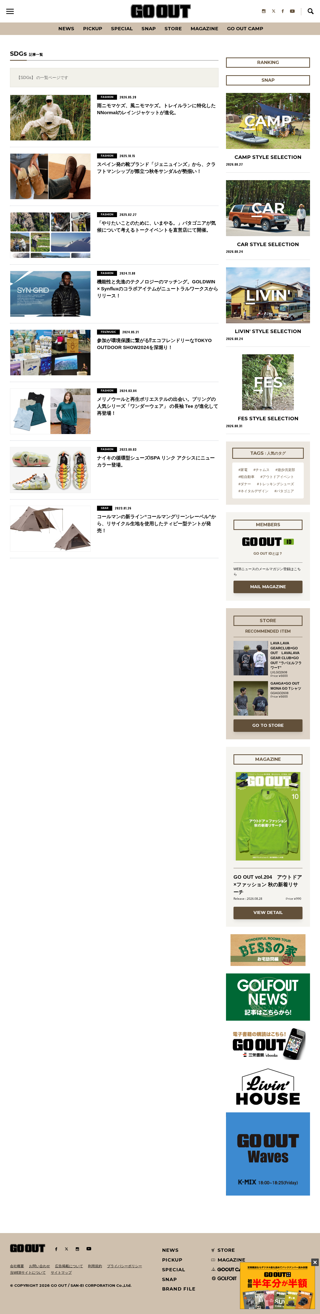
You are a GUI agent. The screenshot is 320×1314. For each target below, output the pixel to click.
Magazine (204, 28)
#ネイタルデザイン (253, 491)
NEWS (170, 1250)
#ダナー (244, 484)
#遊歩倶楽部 (285, 470)
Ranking (267, 22)
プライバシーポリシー (124, 1266)
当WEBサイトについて (28, 1273)
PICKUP (92, 28)
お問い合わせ (39, 1266)
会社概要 (17, 1266)
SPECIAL (122, 28)
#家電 (243, 470)
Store (173, 28)
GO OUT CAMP (245, 28)
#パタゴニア (284, 491)
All (47, 22)
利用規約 (95, 1266)
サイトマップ (61, 1273)
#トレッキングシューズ (275, 484)
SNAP (149, 28)
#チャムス (262, 470)
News (66, 28)
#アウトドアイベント (277, 477)
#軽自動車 (246, 477)
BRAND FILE (179, 1289)
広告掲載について (69, 1266)
